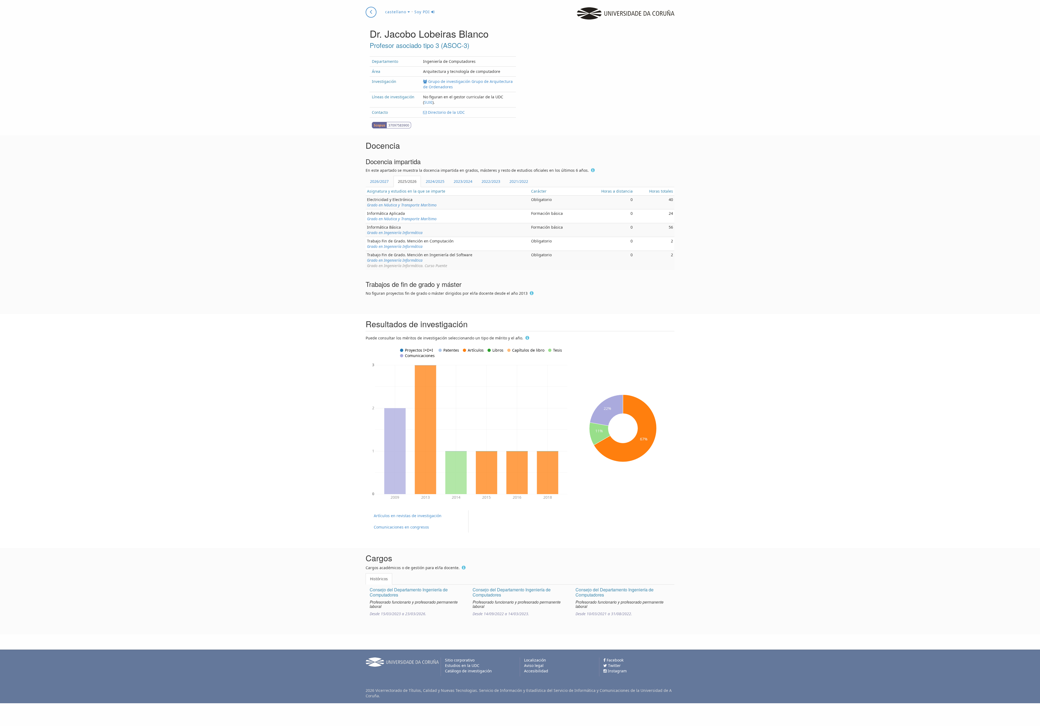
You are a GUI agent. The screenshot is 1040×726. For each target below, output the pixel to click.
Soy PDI (422, 11)
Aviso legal (534, 665)
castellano (396, 11)
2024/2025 (435, 181)
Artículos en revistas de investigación (407, 515)
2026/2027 (379, 181)
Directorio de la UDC (446, 112)
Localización (535, 660)
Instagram (617, 670)
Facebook (614, 660)
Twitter (614, 665)
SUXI (428, 102)
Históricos (379, 578)
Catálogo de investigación (468, 670)
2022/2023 (491, 181)
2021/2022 (518, 181)
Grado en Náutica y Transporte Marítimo (402, 205)
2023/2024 (463, 181)
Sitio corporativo (459, 660)
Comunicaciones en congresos (401, 527)
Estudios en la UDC (462, 665)
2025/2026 (407, 181)
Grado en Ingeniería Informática (394, 232)
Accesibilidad (536, 670)
